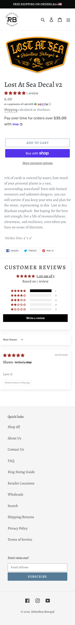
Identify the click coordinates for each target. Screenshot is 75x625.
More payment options (37, 163)
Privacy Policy (18, 528)
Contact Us (16, 449)
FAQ (11, 460)
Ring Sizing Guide (21, 471)
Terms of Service (20, 539)
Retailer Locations (21, 483)
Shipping (11, 109)
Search (13, 505)
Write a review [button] (35, 318)
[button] (15, 93)
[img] (13, 355)
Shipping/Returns (21, 516)
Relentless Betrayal (42, 612)
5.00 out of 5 (45, 276)
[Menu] (68, 19)
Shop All (14, 426)
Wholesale (15, 494)
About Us (14, 438)
